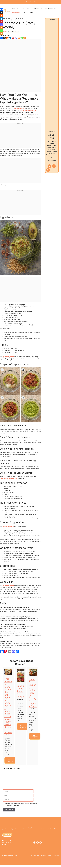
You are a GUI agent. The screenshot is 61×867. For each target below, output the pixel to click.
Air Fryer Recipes (25, 8)
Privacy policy (33, 12)
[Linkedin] (10, 38)
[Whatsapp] (21, 38)
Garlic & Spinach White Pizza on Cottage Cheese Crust (33, 693)
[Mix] (19, 38)
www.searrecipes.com (10, 855)
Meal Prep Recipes (37, 8)
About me (24, 12)
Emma (5, 31)
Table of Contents (6, 185)
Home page (15, 8)
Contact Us (7, 834)
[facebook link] (34, 842)
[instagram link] (37, 842)
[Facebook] (1, 38)
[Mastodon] (16, 38)
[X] (4, 38)
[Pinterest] (13, 38)
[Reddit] (7, 38)
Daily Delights (16, 12)
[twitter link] (40, 842)
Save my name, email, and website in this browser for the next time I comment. (21, 804)
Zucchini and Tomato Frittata (20, 691)
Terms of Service (46, 855)
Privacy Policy (35, 855)
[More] (24, 38)
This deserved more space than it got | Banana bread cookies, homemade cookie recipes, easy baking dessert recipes (8, 706)
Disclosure (56, 855)
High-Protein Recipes (50, 8)
